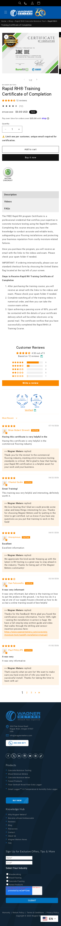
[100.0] (22, 400)
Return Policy (18, 912)
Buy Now (17, 800)
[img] (8, 426)
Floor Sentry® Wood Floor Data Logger (25, 785)
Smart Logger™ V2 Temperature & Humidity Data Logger (33, 789)
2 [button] (27, 692)
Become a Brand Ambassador (21, 818)
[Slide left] (24, 79)
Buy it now (30, 157)
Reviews (11, 822)
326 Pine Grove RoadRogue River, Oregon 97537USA (21, 728)
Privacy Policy (53, 912)
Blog (10, 825)
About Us (12, 836)
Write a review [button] (30, 383)
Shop (11, 21)
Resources (12, 829)
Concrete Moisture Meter (19, 777)
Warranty (6, 912)
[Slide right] (37, 79)
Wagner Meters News (17, 839)
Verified (29, 410)
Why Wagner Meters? (17, 814)
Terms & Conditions (35, 912)
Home (3, 21)
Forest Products (15, 781)
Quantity (5, 124)
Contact (11, 832)
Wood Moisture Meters (18, 774)
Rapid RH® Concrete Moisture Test (30, 21)
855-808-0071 (19, 743)
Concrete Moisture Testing (19, 770)
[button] (20, 3)
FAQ (10, 843)
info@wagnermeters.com (21, 735)
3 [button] (31, 692)
